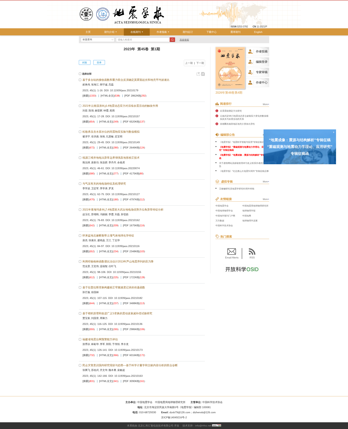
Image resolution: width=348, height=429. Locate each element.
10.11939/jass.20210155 (127, 272)
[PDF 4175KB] (131, 173)
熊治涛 (86, 162)
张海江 (95, 84)
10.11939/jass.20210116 (125, 246)
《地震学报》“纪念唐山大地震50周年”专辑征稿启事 (244, 171)
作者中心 (262, 82)
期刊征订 (188, 31)
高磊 (111, 84)
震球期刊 (235, 31)
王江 (108, 240)
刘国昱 (95, 318)
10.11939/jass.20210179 (124, 90)
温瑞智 (103, 266)
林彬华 (95, 344)
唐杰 (85, 240)
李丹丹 (112, 162)
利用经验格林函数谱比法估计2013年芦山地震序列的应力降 (118, 261)
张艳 (102, 136)
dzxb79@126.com (179, 412)
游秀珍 (86, 344)
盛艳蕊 (101, 240)
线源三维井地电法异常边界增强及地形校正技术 (111, 157)
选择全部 (87, 73)
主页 (88, 31)
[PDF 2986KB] (131, 329)
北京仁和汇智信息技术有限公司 (155, 425)
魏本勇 (112, 370)
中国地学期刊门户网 (225, 215)
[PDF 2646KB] (131, 147)
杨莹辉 (98, 110)
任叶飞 (112, 266)
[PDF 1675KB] (131, 225)
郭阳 (108, 344)
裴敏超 (121, 370)
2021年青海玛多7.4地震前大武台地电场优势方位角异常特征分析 (122, 209)
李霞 (111, 214)
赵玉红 (86, 214)
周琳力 (103, 318)
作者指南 (162, 31)
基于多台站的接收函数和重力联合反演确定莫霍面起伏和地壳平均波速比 (125, 79)
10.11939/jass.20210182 (128, 298)
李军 (102, 344)
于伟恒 (116, 344)
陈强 (91, 110)
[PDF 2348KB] (131, 251)
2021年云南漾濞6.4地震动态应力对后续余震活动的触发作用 (120, 105)
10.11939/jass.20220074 (125, 168)
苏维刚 (95, 214)
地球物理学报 (248, 210)
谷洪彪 (95, 136)
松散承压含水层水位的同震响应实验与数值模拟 (111, 131)
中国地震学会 (222, 206)
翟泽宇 (86, 136)
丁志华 (116, 240)
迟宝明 (118, 136)
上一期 (189, 63)
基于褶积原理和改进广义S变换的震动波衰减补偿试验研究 (117, 313)
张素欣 (92, 240)
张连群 (103, 162)
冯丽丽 (103, 214)
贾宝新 (86, 318)
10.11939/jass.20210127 (125, 194)
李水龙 (125, 344)
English (258, 31)
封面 (84, 62)
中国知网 (246, 215)
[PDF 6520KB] (131, 121)
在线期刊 (135, 31)
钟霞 (106, 110)
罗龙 (111, 188)
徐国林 (95, 292)
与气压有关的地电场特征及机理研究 (104, 183)
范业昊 (86, 266)
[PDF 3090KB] (131, 381)
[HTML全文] (107, 96)
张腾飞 (86, 370)
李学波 (86, 188)
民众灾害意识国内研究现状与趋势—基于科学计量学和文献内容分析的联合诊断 (130, 365)
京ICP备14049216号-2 (174, 417)
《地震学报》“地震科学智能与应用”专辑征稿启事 (242, 142)
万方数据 (220, 220)
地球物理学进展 (250, 220)
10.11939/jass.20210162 (125, 220)
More (266, 104)
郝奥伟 (86, 84)
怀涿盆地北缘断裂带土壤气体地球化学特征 (108, 235)
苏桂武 (95, 370)
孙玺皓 (125, 214)
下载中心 (211, 31)
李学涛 (103, 188)
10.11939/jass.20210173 (128, 349)
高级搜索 (184, 39)
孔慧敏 (110, 136)
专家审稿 (262, 72)
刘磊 (117, 214)
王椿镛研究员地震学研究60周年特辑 (236, 188)
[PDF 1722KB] (131, 277)
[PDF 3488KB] (131, 303)
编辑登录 (262, 61)
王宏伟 (95, 266)
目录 (99, 62)
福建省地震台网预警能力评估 (100, 339)
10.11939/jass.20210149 (125, 142)
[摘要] (85, 96)
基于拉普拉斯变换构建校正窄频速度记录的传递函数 (113, 287)
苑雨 (112, 110)
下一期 (200, 63)
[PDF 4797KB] (131, 199)
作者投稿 (262, 51)
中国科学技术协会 (224, 225)
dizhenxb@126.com (204, 412)
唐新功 (95, 162)
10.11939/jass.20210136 (128, 323)
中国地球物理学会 (224, 210)
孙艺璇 (86, 292)
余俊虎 (121, 162)
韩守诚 (103, 84)
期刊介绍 (109, 31)
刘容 (85, 110)
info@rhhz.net (203, 425)
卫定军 (95, 188)
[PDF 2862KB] (132, 96)
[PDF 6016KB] (131, 355)
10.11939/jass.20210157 (125, 116)
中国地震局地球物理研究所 (255, 206)
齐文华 (103, 370)
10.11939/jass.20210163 (128, 375)
